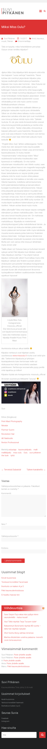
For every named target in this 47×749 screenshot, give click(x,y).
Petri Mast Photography (11, 421)
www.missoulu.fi (20, 355)
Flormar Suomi (7, 430)
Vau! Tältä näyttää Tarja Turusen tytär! (20, 621)
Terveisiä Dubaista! (11, 469)
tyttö (13, 455)
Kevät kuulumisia (8, 578)
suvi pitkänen (35, 452)
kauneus (40, 39)
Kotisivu (4, 548)
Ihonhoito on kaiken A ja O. (12, 586)
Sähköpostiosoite (9, 536)
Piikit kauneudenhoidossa (12, 590)
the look (4, 455)
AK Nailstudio (7, 438)
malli (35, 449)
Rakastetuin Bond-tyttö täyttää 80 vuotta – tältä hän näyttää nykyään (22, 627)
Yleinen (10, 41)
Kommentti (6, 493)
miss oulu (17, 452)
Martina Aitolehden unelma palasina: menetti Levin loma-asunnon (23, 638)
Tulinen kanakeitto (36, 469)
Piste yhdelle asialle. (23, 655)
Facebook (4, 718)
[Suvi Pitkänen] (13, 8)
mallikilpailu (6, 452)
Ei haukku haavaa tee (10, 595)
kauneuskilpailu (24, 449)
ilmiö (34, 39)
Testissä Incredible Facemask (14, 582)
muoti (3, 41)
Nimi (4, 524)
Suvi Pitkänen (9, 39)
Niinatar (4, 425)
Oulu (25, 452)
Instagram (5, 721)
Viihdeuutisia (13, 608)
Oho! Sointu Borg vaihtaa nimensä (18, 633)
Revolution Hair (7, 434)
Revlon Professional (10, 442)
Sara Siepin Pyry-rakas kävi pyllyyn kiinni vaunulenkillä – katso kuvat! (21, 616)
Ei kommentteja (24, 41)
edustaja (12, 449)
